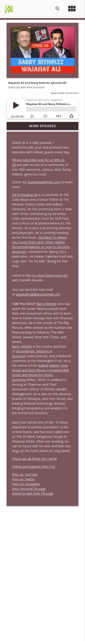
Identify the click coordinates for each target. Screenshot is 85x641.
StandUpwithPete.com (44, 182)
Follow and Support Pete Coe (33, 466)
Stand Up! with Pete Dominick (26, 87)
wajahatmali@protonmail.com (38, 294)
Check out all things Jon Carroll (34, 459)
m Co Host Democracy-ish (47, 275)
